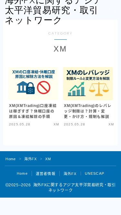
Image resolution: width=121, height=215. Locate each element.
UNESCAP (94, 173)
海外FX (30, 159)
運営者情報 (45, 174)
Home (10, 159)
